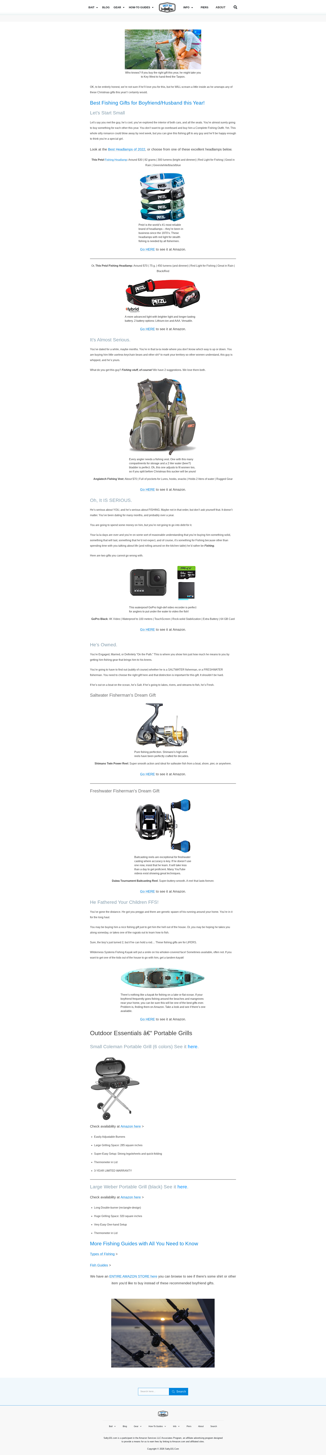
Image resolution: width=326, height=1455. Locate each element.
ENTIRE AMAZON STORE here (133, 1276)
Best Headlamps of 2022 (126, 149)
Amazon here (131, 1126)
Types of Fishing (102, 1254)
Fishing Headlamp (116, 159)
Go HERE (147, 249)
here (192, 1046)
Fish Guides (99, 1265)
